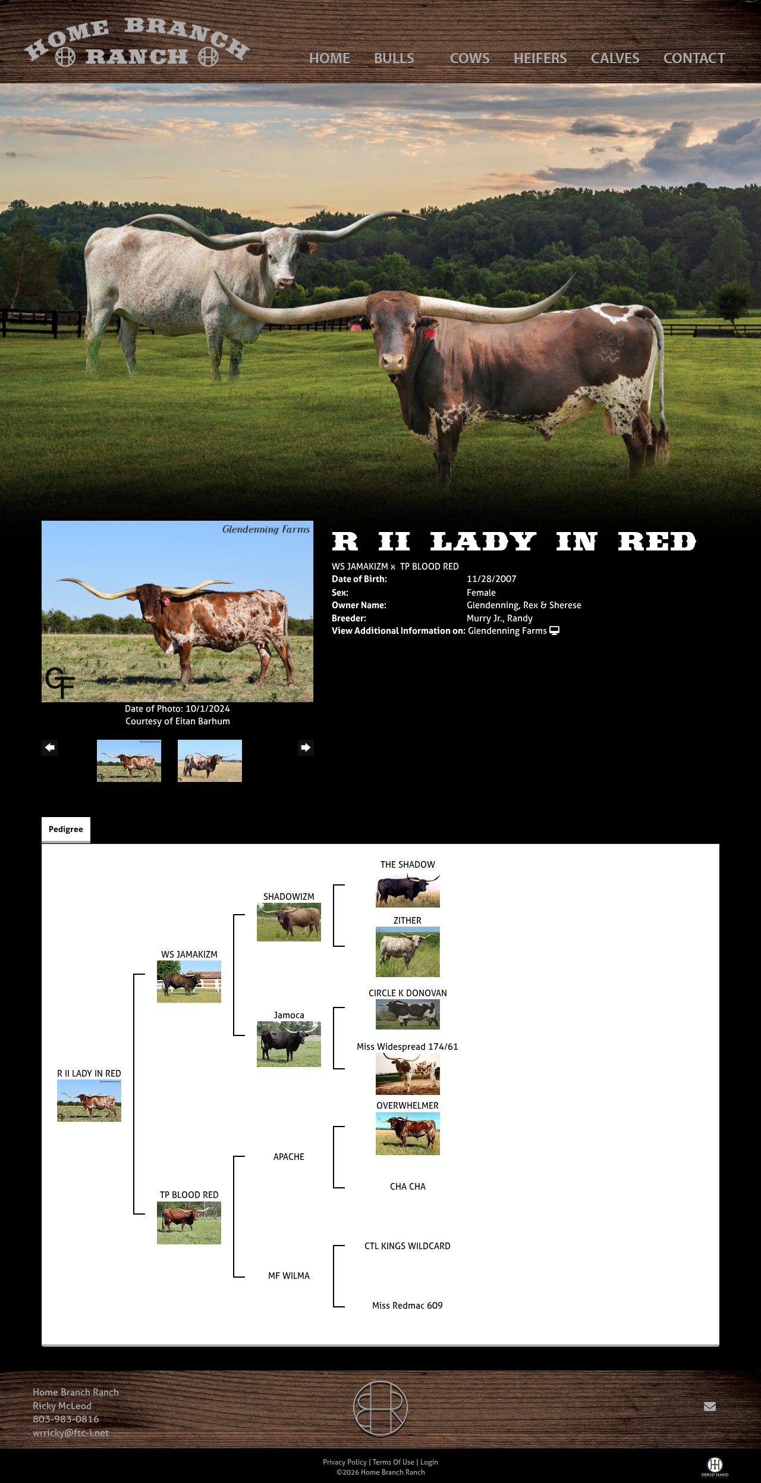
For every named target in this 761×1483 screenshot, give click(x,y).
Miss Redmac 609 (407, 1305)
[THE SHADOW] (408, 888)
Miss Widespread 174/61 (407, 1046)
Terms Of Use (393, 1462)
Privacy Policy (345, 1462)
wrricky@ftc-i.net (71, 1432)
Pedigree (66, 828)
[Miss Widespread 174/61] (408, 1073)
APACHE (288, 1156)
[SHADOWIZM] (289, 921)
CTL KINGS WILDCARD (407, 1246)
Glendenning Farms (507, 630)
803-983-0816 (66, 1418)
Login (429, 1462)
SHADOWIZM (289, 896)
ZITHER (408, 920)
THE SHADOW (407, 864)
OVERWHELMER (407, 1105)
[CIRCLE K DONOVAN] (408, 1014)
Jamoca (289, 1015)
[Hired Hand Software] (715, 1470)
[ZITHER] (408, 951)
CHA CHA (408, 1186)
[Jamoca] (289, 1043)
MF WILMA (289, 1275)
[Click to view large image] (177, 610)
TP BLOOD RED (429, 566)
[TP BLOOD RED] (189, 1222)
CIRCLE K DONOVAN (408, 993)
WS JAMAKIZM (360, 566)
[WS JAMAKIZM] (189, 981)
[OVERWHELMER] (408, 1133)
